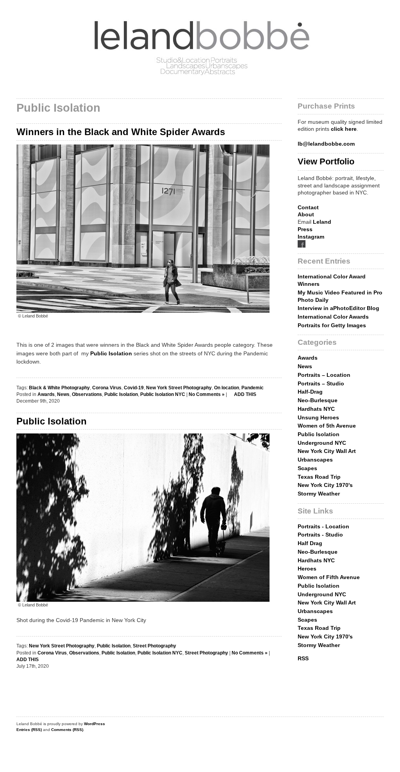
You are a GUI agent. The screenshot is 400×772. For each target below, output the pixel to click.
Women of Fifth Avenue (329, 577)
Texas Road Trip (319, 477)
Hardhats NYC (316, 409)
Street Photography (154, 646)
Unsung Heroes (318, 417)
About (306, 214)
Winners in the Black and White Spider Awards (120, 132)
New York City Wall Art (327, 451)
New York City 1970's (325, 485)
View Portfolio (326, 161)
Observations (87, 394)
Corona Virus (106, 387)
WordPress (94, 724)
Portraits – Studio (321, 383)
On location (226, 387)
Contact (308, 207)
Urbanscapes (315, 459)
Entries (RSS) (29, 729)
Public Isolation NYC (162, 394)
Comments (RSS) (67, 729)
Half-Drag (310, 392)
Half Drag (310, 543)
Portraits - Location (323, 526)
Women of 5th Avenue (327, 426)
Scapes (307, 468)
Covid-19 (134, 387)
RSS (303, 658)
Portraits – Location (324, 375)
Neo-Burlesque (318, 400)
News (63, 394)
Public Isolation (111, 353)
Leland (322, 222)
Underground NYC (322, 443)
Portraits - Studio (320, 534)
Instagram (311, 237)
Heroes (307, 568)
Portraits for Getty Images (332, 325)
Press (305, 229)
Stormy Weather (319, 493)
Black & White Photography (59, 387)
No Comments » (207, 394)
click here (344, 129)
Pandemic (252, 387)
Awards (46, 394)
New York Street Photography (179, 387)
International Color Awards (333, 317)
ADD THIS (244, 394)
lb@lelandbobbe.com (326, 144)
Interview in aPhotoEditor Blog (338, 308)
